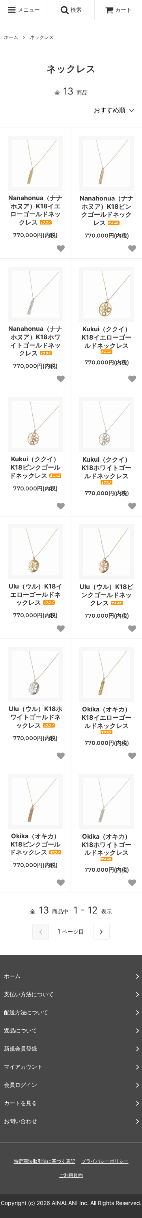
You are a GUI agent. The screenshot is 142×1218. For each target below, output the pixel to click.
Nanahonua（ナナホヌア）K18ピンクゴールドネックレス (107, 210)
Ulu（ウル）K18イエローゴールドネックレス (35, 594)
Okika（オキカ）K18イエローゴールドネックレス (106, 717)
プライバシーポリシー (105, 1161)
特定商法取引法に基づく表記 (44, 1161)
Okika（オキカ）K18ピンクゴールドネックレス (34, 844)
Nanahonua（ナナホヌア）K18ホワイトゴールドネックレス (35, 341)
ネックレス (42, 37)
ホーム (11, 37)
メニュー (28, 9)
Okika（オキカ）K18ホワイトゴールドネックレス (106, 844)
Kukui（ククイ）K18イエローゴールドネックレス (106, 337)
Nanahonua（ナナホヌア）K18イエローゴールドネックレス (35, 210)
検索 (75, 9)
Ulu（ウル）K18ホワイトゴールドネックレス (35, 717)
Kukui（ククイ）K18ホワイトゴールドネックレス (106, 467)
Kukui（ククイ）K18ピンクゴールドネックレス (34, 467)
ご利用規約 (71, 1175)
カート (123, 9)
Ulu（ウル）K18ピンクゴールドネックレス (106, 595)
